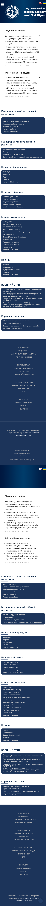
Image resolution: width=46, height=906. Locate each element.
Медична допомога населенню (15, 296)
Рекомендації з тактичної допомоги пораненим (22, 294)
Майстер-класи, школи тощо (14, 154)
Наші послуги (8, 234)
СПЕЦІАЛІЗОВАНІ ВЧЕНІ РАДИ (23, 385)
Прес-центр (7, 247)
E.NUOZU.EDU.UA (23, 365)
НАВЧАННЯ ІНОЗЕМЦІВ (23, 357)
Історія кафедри (9, 119)
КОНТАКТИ (23, 400)
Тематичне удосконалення (14, 149)
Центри (6, 179)
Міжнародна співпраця (12, 204)
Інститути (7, 172)
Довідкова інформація (22, 453)
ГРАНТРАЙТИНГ (24, 389)
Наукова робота (9, 129)
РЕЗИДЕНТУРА (23, 371)
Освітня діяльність (10, 197)
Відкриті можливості (11, 270)
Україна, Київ (8, 239)
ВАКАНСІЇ (23, 406)
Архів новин (22, 456)
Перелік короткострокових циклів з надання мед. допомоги (23, 290)
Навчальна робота (10, 126)
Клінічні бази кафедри (17, 72)
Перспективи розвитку (12, 242)
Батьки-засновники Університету (16, 232)
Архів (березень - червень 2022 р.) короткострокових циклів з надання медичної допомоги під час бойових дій (21, 304)
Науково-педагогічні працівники (16, 121)
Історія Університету (11, 229)
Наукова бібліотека (10, 182)
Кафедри (6, 174)
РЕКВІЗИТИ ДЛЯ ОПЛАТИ (23, 382)
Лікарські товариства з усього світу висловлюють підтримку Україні (23, 299)
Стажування (8, 152)
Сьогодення (7, 222)
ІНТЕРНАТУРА (23, 348)
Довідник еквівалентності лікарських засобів (21, 326)
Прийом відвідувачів (11, 244)
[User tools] (38, 36)
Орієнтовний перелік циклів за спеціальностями (22, 157)
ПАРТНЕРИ (24, 409)
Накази (6, 272)
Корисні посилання (10, 250)
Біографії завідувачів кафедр (14, 237)
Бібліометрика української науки (16, 321)
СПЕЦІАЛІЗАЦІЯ (23, 351)
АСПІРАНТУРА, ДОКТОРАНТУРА (23, 354)
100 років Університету (12, 224)
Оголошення (8, 267)
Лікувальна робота (14, 30)
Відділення (7, 177)
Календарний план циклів (13, 124)
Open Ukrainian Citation (12, 323)
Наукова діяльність (10, 199)
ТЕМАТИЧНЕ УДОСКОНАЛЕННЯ (24, 368)
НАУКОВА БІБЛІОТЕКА (23, 403)
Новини (6, 264)
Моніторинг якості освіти (13, 207)
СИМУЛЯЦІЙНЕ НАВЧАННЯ (24, 374)
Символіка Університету (12, 227)
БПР (23, 392)
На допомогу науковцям (12, 328)
